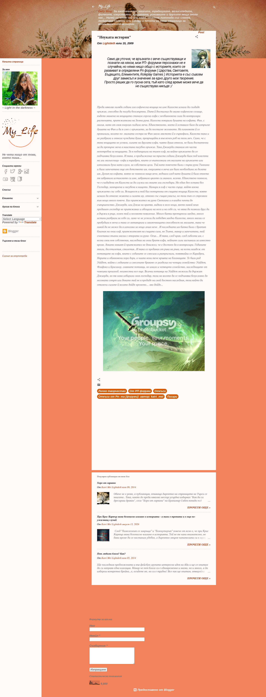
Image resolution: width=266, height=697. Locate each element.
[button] (196, 37)
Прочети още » (198, 507)
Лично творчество (112, 391)
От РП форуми (140, 391)
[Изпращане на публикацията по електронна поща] (98, 385)
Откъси (160, 391)
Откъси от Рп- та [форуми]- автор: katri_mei (130, 396)
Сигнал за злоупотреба (14, 256)
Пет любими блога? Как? (111, 553)
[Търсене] (214, 7)
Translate (30, 222)
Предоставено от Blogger (155, 689)
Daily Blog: (105, 11)
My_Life (104, 6)
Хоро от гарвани (106, 483)
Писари (172, 396)
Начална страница (12, 62)
